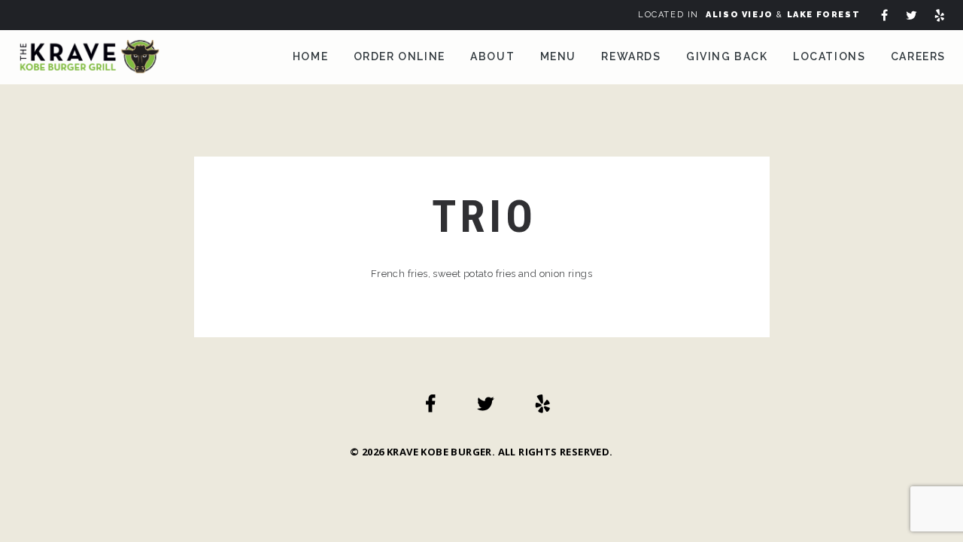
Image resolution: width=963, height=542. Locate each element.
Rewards (631, 56)
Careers (918, 56)
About (492, 56)
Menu (558, 56)
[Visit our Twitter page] (914, 17)
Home (310, 56)
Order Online (399, 56)
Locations (829, 56)
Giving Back (727, 56)
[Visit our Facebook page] (886, 17)
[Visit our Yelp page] (941, 17)
